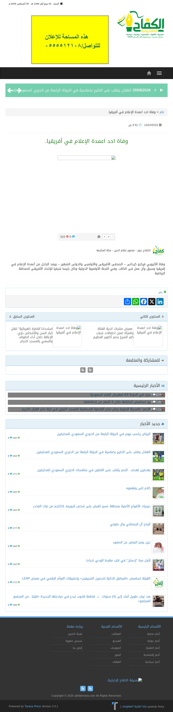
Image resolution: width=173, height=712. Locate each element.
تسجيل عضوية (74, 640)
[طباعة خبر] (99, 236)
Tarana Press (33, 706)
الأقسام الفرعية (111, 627)
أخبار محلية (153, 633)
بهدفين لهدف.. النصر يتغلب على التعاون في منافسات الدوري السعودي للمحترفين (93, 470)
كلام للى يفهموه (138, 488)
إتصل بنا (77, 647)
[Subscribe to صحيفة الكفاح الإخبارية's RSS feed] (89, 370)
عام (162, 112)
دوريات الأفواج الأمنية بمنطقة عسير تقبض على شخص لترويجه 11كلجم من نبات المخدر (91, 506)
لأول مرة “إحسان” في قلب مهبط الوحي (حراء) (118, 560)
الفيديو (117, 640)
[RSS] (83, 370)
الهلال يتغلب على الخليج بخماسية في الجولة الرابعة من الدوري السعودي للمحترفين (66, 90)
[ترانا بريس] (115, 706)
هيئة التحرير (75, 633)
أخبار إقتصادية (151, 654)
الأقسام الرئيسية (149, 627)
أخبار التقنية (153, 647)
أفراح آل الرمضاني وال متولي (130, 524)
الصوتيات (116, 647)
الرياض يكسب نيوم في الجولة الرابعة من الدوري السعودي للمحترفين (103, 434)
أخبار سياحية (152, 661)
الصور (118, 654)
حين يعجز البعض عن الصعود (131, 542)
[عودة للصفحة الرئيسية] (140, 26)
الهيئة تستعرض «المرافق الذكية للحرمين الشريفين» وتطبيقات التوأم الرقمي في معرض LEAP (86, 578)
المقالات (116, 633)
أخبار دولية (153, 640)
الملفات (116, 661)
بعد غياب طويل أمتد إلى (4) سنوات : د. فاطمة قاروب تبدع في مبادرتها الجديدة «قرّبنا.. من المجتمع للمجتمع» (81, 598)
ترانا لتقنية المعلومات (134, 706)
